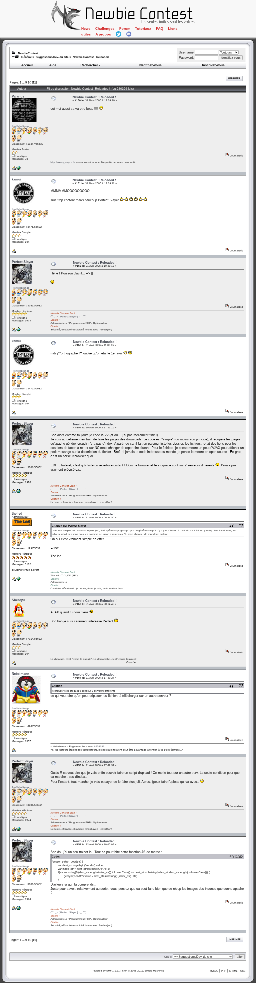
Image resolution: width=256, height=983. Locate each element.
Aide (52, 65)
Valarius (18, 96)
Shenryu (18, 600)
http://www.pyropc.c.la (63, 162)
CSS (243, 971)
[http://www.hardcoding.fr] (18, 330)
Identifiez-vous (150, 65)
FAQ (159, 28)
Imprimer (234, 78)
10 (29, 82)
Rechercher (89, 65)
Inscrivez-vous (213, 65)
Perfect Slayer (22, 262)
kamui (16, 179)
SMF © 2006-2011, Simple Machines (143, 970)
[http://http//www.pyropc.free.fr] (18, 168)
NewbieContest (28, 53)
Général (26, 56)
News (85, 28)
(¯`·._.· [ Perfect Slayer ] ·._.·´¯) (68, 316)
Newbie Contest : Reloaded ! (91, 56)
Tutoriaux (143, 28)
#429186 (99, 746)
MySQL (214, 971)
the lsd (17, 513)
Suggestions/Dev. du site (52, 56)
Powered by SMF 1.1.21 (106, 970)
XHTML (233, 971)
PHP (223, 971)
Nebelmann (20, 674)
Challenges (104, 28)
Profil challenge (21, 126)
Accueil (27, 65)
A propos (103, 34)
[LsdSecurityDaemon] (18, 579)
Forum (124, 28)
